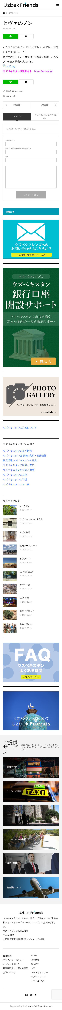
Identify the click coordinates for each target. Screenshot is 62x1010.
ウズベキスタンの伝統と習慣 (18, 470)
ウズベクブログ (38, 976)
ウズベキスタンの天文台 (31, 519)
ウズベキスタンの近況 (25, 460)
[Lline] (10, 36)
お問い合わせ (9, 972)
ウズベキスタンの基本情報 (17, 450)
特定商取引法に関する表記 (15, 968)
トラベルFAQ (37, 981)
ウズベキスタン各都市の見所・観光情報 (24, 455)
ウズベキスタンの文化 (15, 474)
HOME (34, 955)
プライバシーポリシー (13, 960)
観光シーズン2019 (28, 545)
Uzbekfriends (17, 91)
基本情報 (35, 960)
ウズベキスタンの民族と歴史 (18, 465)
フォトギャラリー (39, 972)
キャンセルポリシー (12, 964)
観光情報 (8, 460)
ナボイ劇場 (25, 532)
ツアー (34, 968)
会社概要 (7, 955)
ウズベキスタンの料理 (15, 479)
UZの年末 (24, 598)
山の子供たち (26, 624)
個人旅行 (35, 964)
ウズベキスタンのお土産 (16, 484)
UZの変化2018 (27, 572)
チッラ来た (25, 506)
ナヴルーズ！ (26, 585)
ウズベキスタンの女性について (20, 427)
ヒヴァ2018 (25, 558)
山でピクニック (27, 611)
